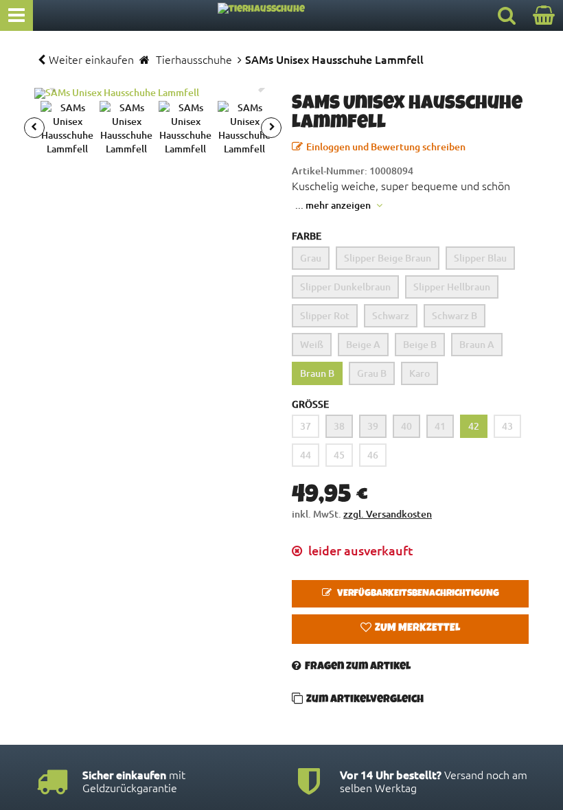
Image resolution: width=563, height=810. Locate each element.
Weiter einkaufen (91, 59)
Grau (310, 257)
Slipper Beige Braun (387, 257)
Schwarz (390, 315)
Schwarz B (454, 315)
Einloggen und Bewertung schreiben (386, 146)
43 (507, 425)
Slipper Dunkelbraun (345, 286)
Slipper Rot (324, 315)
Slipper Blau (480, 257)
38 (339, 425)
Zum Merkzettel (417, 628)
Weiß (311, 344)
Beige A (363, 344)
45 (339, 454)
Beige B (420, 344)
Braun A (476, 344)
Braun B (317, 373)
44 (305, 454)
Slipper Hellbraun (451, 286)
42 (473, 425)
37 (305, 425)
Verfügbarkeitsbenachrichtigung (417, 594)
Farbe (306, 235)
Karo (419, 373)
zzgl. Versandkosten (387, 513)
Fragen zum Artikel (358, 667)
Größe (310, 403)
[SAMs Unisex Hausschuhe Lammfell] (152, 93)
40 (406, 425)
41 (440, 425)
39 (372, 425)
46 (372, 454)
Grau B (372, 373)
